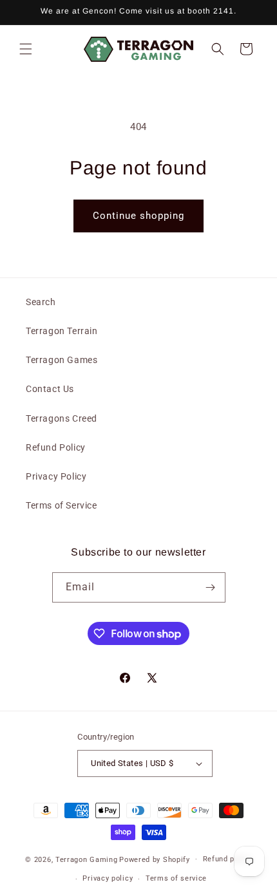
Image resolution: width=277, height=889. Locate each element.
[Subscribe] (210, 587)
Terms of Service (61, 505)
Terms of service (176, 878)
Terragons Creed (61, 418)
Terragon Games (61, 360)
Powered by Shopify (154, 859)
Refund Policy (56, 447)
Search (41, 302)
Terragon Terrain (62, 331)
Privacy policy (107, 878)
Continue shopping (138, 215)
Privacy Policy (56, 476)
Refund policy (227, 859)
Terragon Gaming (86, 859)
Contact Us (50, 389)
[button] (26, 49)
